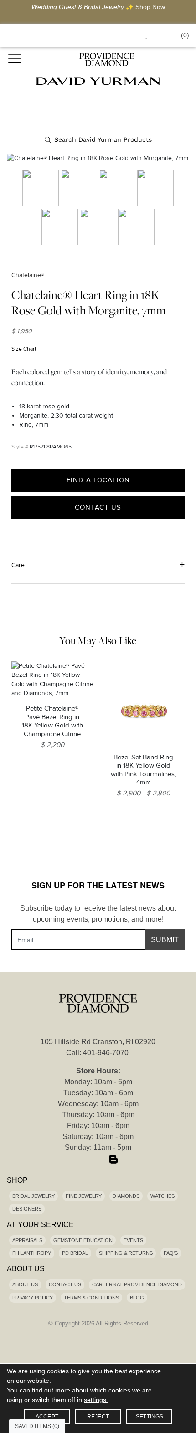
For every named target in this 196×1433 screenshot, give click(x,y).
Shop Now (150, 6)
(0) (185, 35)
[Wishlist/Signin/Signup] (143, 35)
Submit (165, 939)
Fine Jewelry (84, 1196)
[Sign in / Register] (159, 35)
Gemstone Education (83, 1240)
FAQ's (171, 1253)
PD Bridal (75, 1253)
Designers (26, 1208)
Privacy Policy (32, 1297)
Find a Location (98, 480)
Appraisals (27, 1240)
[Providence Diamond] (106, 59)
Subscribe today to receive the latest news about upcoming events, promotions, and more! (98, 913)
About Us (25, 1284)
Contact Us (98, 507)
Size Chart (23, 348)
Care (18, 565)
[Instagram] (98, 1160)
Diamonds (126, 1196)
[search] (98, 139)
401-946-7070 (106, 1053)
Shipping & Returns (126, 1253)
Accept (47, 1416)
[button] (125, 35)
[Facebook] (82, 1160)
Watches (162, 1196)
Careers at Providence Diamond (137, 1284)
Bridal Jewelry (33, 1196)
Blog (137, 1297)
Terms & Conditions (91, 1297)
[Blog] (113, 1160)
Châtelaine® (27, 275)
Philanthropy (31, 1253)
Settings (150, 1416)
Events (133, 1240)
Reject (98, 1416)
